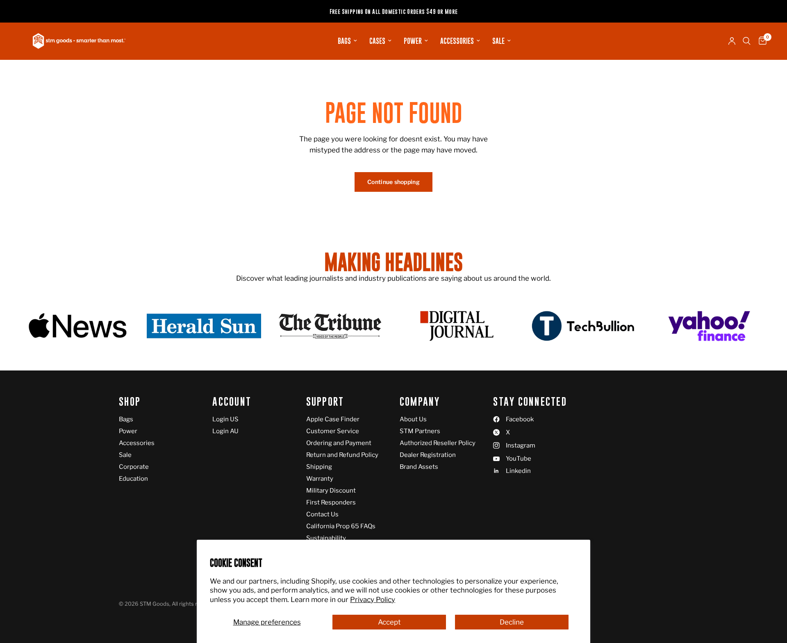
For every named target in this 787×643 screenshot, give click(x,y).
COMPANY (420, 402)
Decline (512, 622)
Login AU (225, 431)
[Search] (747, 41)
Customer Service (332, 431)
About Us (413, 419)
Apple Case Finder (332, 419)
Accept (389, 622)
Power (413, 41)
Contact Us (322, 514)
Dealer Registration (428, 455)
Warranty (319, 478)
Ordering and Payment (338, 443)
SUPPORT (325, 402)
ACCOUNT (231, 402)
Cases (377, 41)
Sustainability (326, 538)
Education (133, 478)
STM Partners (420, 431)
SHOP (130, 402)
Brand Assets (419, 466)
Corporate (134, 466)
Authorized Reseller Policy (437, 443)
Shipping (319, 466)
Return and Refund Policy (342, 455)
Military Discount (331, 490)
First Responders (331, 502)
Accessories (457, 41)
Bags (344, 41)
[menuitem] (347, 41)
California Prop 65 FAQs (340, 526)
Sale (498, 41)
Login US (225, 419)
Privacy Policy (372, 599)
